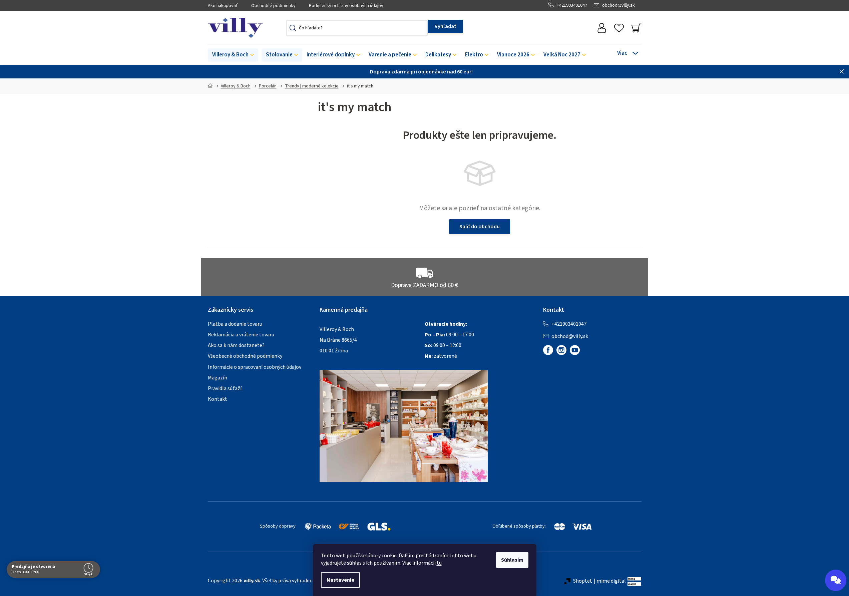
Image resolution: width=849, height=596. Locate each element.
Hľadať (445, 26)
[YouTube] (575, 350)
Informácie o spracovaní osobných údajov (254, 367)
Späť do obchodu (479, 226)
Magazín (217, 377)
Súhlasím (512, 560)
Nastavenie (340, 580)
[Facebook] (548, 350)
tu (439, 563)
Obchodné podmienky (273, 5)
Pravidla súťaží (225, 388)
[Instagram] (561, 350)
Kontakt (217, 399)
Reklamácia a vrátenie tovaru (241, 334)
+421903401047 (572, 5)
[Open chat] (835, 580)
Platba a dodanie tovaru (235, 324)
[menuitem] (233, 55)
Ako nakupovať (223, 5)
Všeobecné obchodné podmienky (245, 356)
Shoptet (582, 581)
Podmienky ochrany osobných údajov (346, 5)
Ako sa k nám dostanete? (236, 345)
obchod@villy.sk (618, 5)
